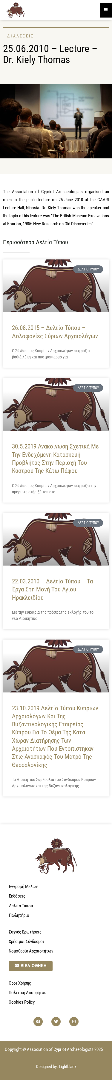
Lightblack (67, 1066)
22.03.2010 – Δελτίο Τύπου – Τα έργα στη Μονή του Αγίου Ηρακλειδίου (52, 589)
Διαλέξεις (20, 36)
